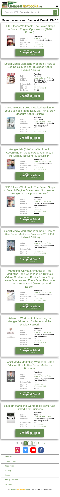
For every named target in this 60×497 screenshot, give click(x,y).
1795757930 (38, 168)
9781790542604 (40, 301)
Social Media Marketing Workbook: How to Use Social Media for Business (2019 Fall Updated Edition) (29, 234)
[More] (56, 6)
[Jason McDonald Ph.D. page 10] (43, 443)
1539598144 (38, 86)
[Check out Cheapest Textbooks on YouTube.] (33, 450)
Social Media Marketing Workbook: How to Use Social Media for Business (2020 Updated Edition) (29, 67)
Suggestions (9, 466)
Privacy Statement (11, 480)
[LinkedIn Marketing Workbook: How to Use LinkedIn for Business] (11, 422)
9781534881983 (40, 386)
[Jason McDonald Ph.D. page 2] (39, 443)
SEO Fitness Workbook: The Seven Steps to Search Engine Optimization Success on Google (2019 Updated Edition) (29, 190)
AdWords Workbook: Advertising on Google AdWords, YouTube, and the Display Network (29, 321)
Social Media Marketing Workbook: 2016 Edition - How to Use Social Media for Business (29, 365)
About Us (8, 457)
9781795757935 (40, 170)
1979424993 (38, 251)
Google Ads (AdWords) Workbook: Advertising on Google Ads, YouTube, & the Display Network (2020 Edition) (29, 152)
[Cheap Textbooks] (21, 8)
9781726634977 (40, 46)
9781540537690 (40, 211)
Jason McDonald (40, 38)
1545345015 (38, 340)
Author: (23, 38)
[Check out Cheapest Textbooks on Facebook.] (41, 450)
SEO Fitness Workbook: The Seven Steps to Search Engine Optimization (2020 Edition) (29, 29)
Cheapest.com (19, 489)
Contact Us (9, 475)
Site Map (8, 471)
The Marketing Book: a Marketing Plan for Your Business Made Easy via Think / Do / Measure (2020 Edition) (30, 110)
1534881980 (38, 384)
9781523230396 (40, 427)
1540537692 (38, 209)
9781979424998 (40, 253)
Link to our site (10, 461)
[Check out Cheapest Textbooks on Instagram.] (17, 450)
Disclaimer (9, 484)
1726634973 (38, 44)
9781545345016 (40, 342)
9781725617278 (40, 132)
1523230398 (38, 425)
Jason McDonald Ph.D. (42, 78)
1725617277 (38, 130)
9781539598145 (40, 88)
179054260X (39, 299)
